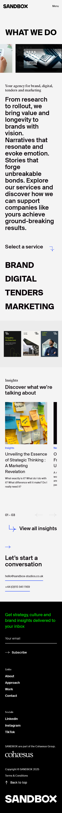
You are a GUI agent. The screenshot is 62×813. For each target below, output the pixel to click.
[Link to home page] (24, 6)
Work (9, 689)
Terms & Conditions (16, 775)
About (9, 676)
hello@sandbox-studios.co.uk (24, 576)
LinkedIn (11, 719)
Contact (11, 696)
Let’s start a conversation (23, 561)
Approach (12, 683)
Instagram (13, 725)
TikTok (10, 732)
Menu (55, 6)
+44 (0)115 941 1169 (17, 587)
